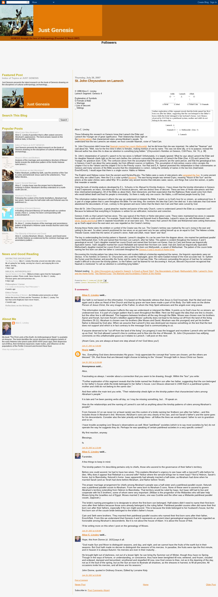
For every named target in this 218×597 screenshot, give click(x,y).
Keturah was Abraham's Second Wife (31, 221)
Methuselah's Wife (188, 271)
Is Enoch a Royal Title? (143, 271)
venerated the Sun (191, 175)
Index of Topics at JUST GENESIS (20, 78)
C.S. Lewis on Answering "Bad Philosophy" (22, 287)
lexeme (132, 177)
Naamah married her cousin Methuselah (128, 146)
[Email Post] (105, 280)
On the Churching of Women (16, 295)
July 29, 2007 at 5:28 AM (91, 575)
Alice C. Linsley (90, 295)
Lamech (84, 282)
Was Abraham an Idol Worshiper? (29, 170)
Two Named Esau (103, 273)
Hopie (85, 350)
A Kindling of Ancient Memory (27, 208)
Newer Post (80, 584)
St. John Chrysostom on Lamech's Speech (111, 271)
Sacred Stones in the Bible (15, 274)
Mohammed (92, 282)
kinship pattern (85, 139)
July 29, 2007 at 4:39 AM (91, 531)
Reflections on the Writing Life (19, 306)
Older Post (211, 584)
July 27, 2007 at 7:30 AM (91, 346)
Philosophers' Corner (15, 284)
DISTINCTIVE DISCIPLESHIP (18, 258)
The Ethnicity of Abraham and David (30, 233)
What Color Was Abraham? (27, 132)
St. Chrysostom (102, 282)
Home (145, 584)
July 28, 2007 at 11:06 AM (92, 362)
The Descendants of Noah (167, 271)
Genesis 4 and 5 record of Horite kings (157, 249)
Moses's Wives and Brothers (27, 158)
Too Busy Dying (11, 261)
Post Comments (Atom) (99, 590)
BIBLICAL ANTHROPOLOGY (18, 271)
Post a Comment (81, 580)
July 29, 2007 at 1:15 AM (91, 448)
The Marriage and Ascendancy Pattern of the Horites (137, 273)
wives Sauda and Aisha (85, 221)
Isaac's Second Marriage (26, 183)
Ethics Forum (11, 293)
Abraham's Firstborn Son (26, 196)
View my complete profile (13, 349)
